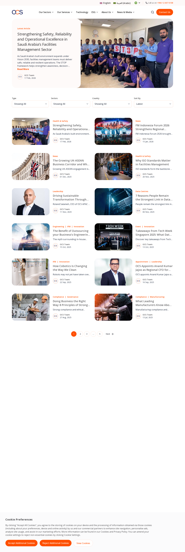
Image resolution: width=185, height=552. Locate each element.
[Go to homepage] (17, 12)
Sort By (137, 98)
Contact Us (164, 12)
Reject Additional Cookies (55, 543)
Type (14, 98)
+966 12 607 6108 (165, 2)
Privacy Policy (120, 531)
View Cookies (83, 543)
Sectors (54, 98)
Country (95, 98)
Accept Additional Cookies (21, 543)
